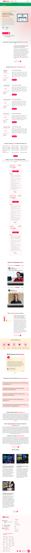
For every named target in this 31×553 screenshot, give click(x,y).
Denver (10, 542)
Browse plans (3, 5)
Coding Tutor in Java (5, 152)
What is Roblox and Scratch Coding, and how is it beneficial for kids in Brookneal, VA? (15, 383)
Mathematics (4, 491)
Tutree (20, 437)
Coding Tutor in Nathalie (15, 145)
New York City (3, 544)
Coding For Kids (5, 464)
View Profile (14, 79)
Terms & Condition (17, 524)
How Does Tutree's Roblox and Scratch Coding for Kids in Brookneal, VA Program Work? (14, 394)
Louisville (13, 543)
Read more (15, 511)
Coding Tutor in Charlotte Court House (6, 150)
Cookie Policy (17, 529)
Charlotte (10, 536)
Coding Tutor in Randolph (15, 148)
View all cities (17, 531)
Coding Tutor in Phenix (23, 145)
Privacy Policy (17, 523)
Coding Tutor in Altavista (15, 152)
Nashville (10, 546)
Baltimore (13, 545)
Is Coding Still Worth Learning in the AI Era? (22, 467)
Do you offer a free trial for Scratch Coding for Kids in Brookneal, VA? (13, 400)
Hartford (4, 539)
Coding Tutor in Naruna (5, 145)
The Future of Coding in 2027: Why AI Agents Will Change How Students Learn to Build (8, 467)
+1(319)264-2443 (6, 526)
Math (15, 528)
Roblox (5, 117)
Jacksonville (8, 544)
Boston (4, 536)
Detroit (13, 540)
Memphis (13, 542)
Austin (7, 543)
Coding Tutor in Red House (24, 147)
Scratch (5, 75)
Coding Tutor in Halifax (23, 152)
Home (3, 11)
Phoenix (4, 547)
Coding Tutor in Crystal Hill (6, 148)
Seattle (10, 540)
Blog (15, 526)
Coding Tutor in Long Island (6, 147)
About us (16, 521)
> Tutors (5, 11)
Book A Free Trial (16, 61)
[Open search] (26, 1)
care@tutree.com (6, 529)
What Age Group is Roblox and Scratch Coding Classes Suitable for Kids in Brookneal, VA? (13, 389)
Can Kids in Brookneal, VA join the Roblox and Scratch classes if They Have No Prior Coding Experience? (15, 405)
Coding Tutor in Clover (23, 148)
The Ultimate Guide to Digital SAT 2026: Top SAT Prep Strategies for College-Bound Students (8, 494)
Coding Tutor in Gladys (14, 147)
